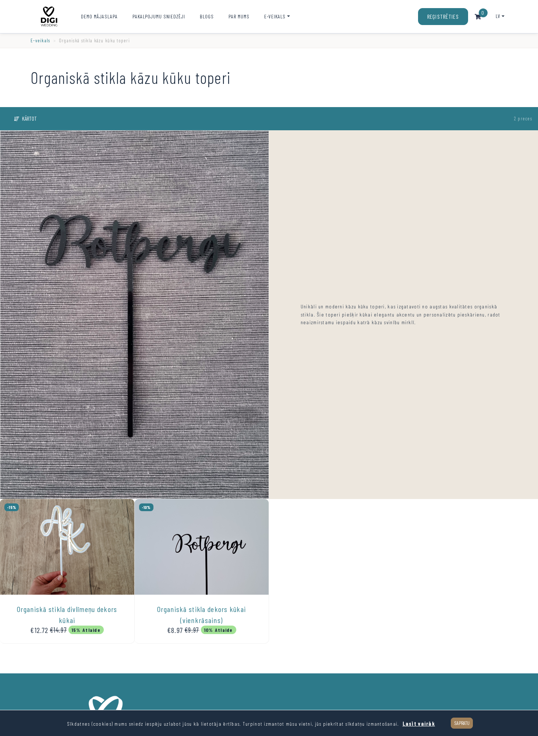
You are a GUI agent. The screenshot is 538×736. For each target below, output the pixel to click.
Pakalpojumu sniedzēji (158, 16)
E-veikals (275, 16)
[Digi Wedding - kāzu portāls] (49, 17)
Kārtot (29, 118)
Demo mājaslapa (99, 16)
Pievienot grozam (67, 636)
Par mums (239, 16)
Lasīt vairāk (419, 724)
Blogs (207, 16)
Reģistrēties (443, 16)
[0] (478, 17)
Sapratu (462, 723)
